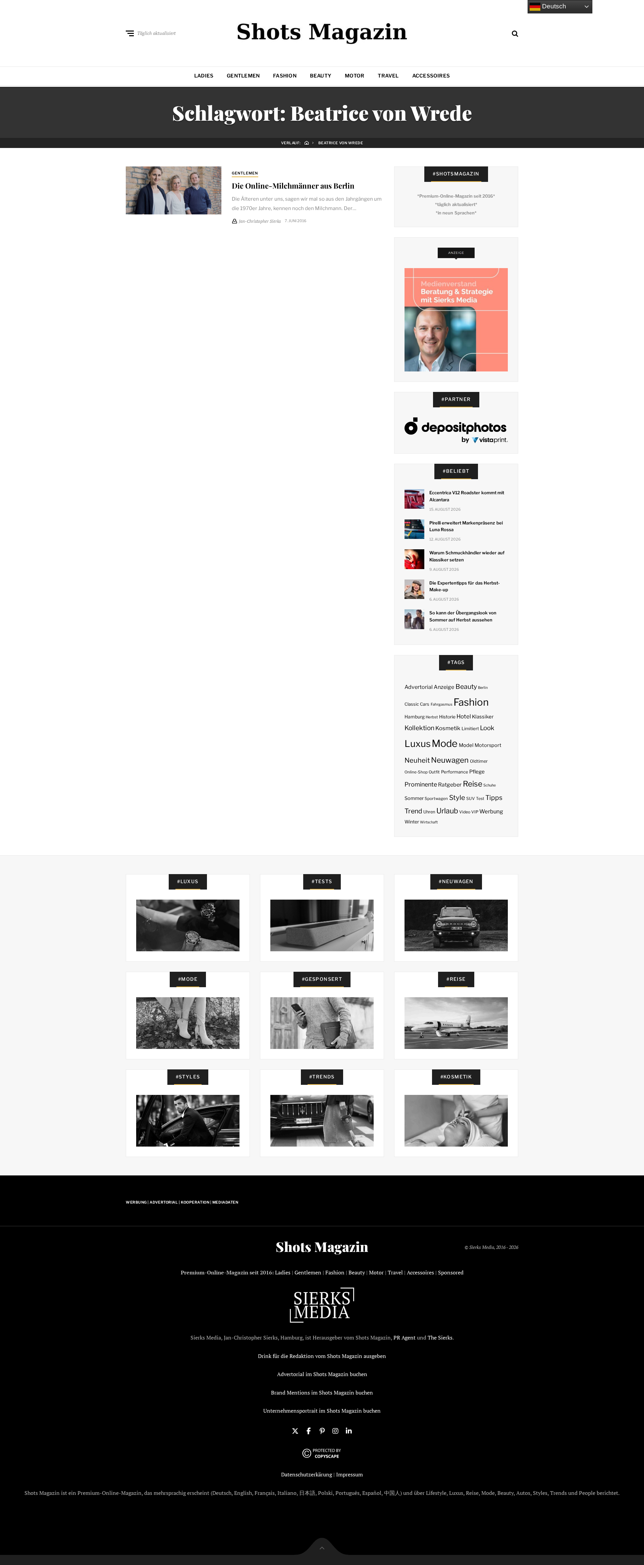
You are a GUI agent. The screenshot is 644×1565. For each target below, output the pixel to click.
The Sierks (440, 1337)
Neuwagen (450, 759)
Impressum (349, 1474)
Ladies (203, 76)
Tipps (493, 798)
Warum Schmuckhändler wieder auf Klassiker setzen (466, 556)
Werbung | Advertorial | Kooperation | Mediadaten (182, 1202)
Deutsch (553, 6)
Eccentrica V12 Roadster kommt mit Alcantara (466, 496)
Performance (454, 771)
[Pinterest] (322, 1430)
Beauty (320, 76)
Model (466, 745)
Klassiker (483, 717)
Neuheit (417, 760)
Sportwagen (436, 798)
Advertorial (419, 687)
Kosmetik (447, 728)
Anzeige (444, 687)
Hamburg (415, 716)
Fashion (285, 76)
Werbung (491, 811)
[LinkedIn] (349, 1430)
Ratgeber (450, 784)
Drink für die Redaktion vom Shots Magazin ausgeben (322, 1356)
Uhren (429, 811)
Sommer (414, 798)
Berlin (483, 688)
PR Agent (404, 1337)
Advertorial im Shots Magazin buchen (322, 1374)
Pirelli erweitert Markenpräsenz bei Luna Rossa (466, 526)
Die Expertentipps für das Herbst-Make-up (464, 586)
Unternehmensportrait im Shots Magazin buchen (322, 1410)
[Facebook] (309, 1430)
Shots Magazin (322, 1246)
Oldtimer (479, 761)
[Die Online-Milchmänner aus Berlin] (173, 190)
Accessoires (431, 76)
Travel (388, 76)
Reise (472, 784)
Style (457, 798)
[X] (295, 1430)
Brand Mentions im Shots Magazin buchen (322, 1392)
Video (464, 811)
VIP (474, 811)
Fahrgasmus (441, 704)
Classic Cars (417, 704)
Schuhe (489, 785)
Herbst (432, 717)
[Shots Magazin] (322, 32)
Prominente (421, 784)
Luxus (418, 743)
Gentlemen (243, 76)
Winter (412, 821)
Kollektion (419, 728)
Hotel (464, 716)
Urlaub (447, 810)
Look (487, 728)
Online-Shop (416, 772)
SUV (470, 798)
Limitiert (470, 728)
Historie (447, 716)
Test (480, 798)
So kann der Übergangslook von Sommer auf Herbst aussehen (462, 616)
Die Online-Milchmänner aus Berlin (293, 186)
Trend (413, 811)
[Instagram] (335, 1430)
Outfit (434, 771)
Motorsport (488, 745)
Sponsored (451, 1272)
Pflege (477, 771)
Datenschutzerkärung (306, 1474)
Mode (445, 743)
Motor (354, 76)
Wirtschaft (429, 822)
